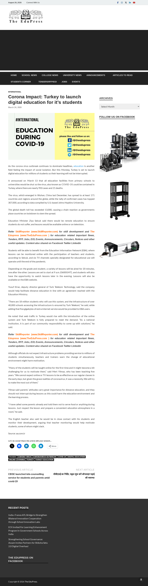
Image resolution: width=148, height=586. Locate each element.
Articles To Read (123, 75)
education (79, 166)
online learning (17, 460)
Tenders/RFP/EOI (47, 82)
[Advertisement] (74, 50)
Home (14, 75)
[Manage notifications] (141, 579)
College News (50, 75)
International (14, 92)
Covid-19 (62, 457)
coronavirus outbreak (44, 457)
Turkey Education (44, 460)
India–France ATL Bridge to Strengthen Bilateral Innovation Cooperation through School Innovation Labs (27, 518)
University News (72, 75)
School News (29, 75)
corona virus (24, 457)
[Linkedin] (130, 2)
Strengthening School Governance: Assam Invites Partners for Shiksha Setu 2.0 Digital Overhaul (28, 543)
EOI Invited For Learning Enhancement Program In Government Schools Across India (28, 530)
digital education (76, 457)
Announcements (95, 75)
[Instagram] (122, 2)
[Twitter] (126, 2)
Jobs (64, 82)
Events (76, 82)
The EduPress (31, 581)
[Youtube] (134, 2)
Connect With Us (33, 3)
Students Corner (21, 82)
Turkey (30, 460)
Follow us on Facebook (117, 116)
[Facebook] (118, 2)
